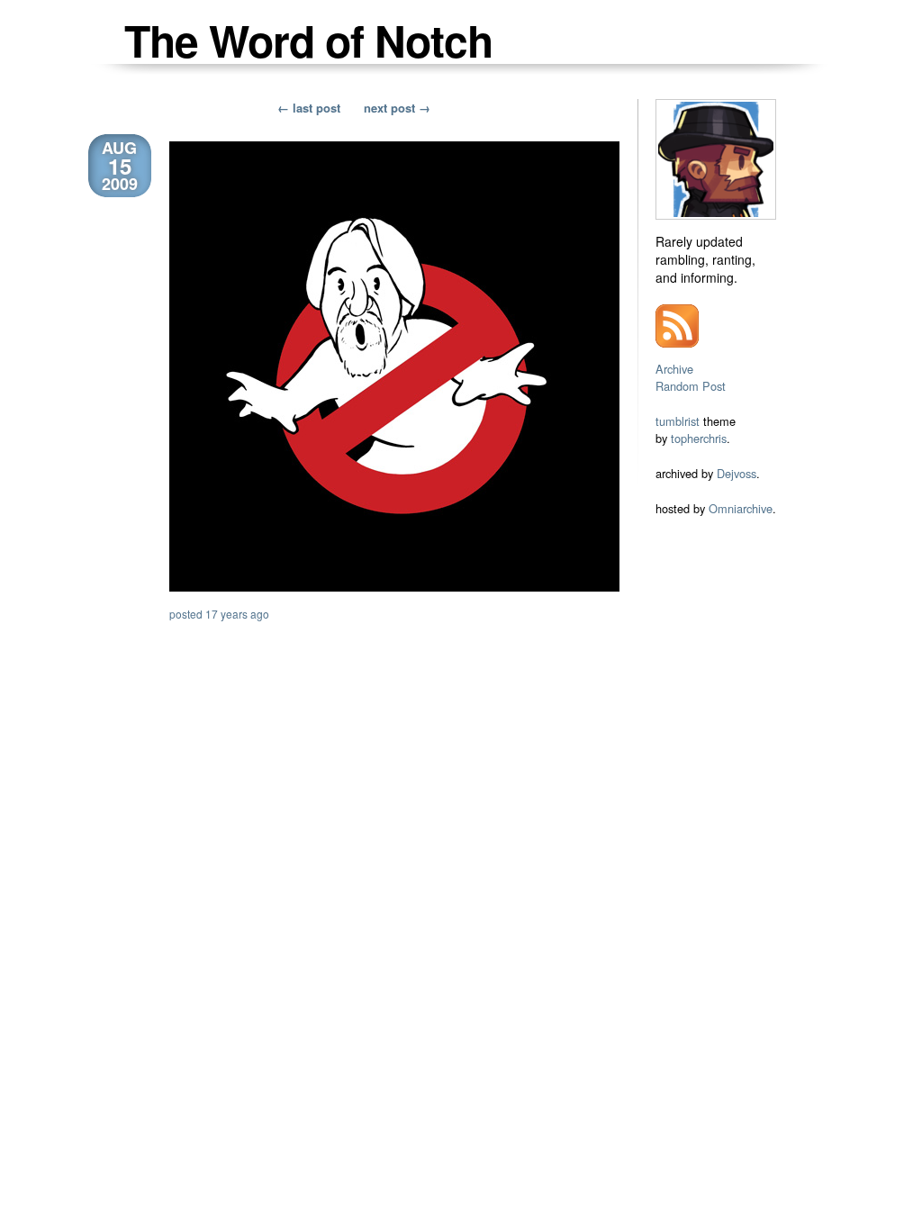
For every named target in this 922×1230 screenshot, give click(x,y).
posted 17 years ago (219, 613)
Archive (674, 368)
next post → (397, 107)
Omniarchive (741, 508)
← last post (308, 107)
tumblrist (677, 421)
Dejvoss (736, 473)
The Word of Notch (308, 40)
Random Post (690, 385)
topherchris (699, 438)
